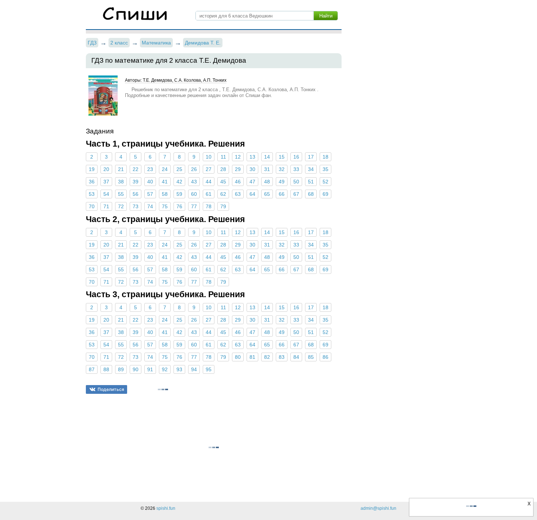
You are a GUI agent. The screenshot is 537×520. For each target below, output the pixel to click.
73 (135, 206)
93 (179, 369)
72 (121, 206)
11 (223, 157)
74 (150, 206)
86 (325, 357)
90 (135, 369)
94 (194, 369)
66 (282, 194)
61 (209, 194)
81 (252, 357)
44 (209, 182)
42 (179, 182)
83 (282, 357)
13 (252, 157)
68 (311, 194)
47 (252, 182)
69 (325, 194)
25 (179, 169)
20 (106, 169)
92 (165, 369)
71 (106, 206)
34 (311, 169)
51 (311, 182)
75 (165, 206)
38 (121, 182)
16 (296, 157)
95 (209, 369)
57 (150, 194)
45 (223, 182)
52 (325, 182)
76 (179, 206)
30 (252, 169)
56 (135, 194)
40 (150, 182)
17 (311, 157)
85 (311, 357)
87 (92, 369)
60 (194, 194)
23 (150, 169)
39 (135, 182)
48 (267, 182)
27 (209, 169)
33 (296, 169)
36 (92, 182)
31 (267, 169)
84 (296, 357)
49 (282, 182)
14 (267, 157)
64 (252, 194)
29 (238, 169)
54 (106, 194)
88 (106, 369)
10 (209, 157)
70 (92, 206)
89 (121, 369)
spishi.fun (165, 508)
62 (223, 194)
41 (165, 182)
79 (223, 206)
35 (325, 169)
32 (282, 169)
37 (106, 182)
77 (194, 206)
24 (165, 169)
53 (92, 194)
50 (296, 182)
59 (179, 194)
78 (209, 206)
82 (267, 357)
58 (165, 194)
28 (223, 169)
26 (194, 169)
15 (282, 157)
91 (150, 369)
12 (238, 157)
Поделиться (111, 389)
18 (325, 157)
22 (135, 169)
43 (194, 182)
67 (296, 194)
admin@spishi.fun (378, 508)
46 (238, 182)
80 (238, 357)
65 (267, 194)
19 (92, 169)
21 (121, 169)
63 (238, 194)
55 (121, 194)
